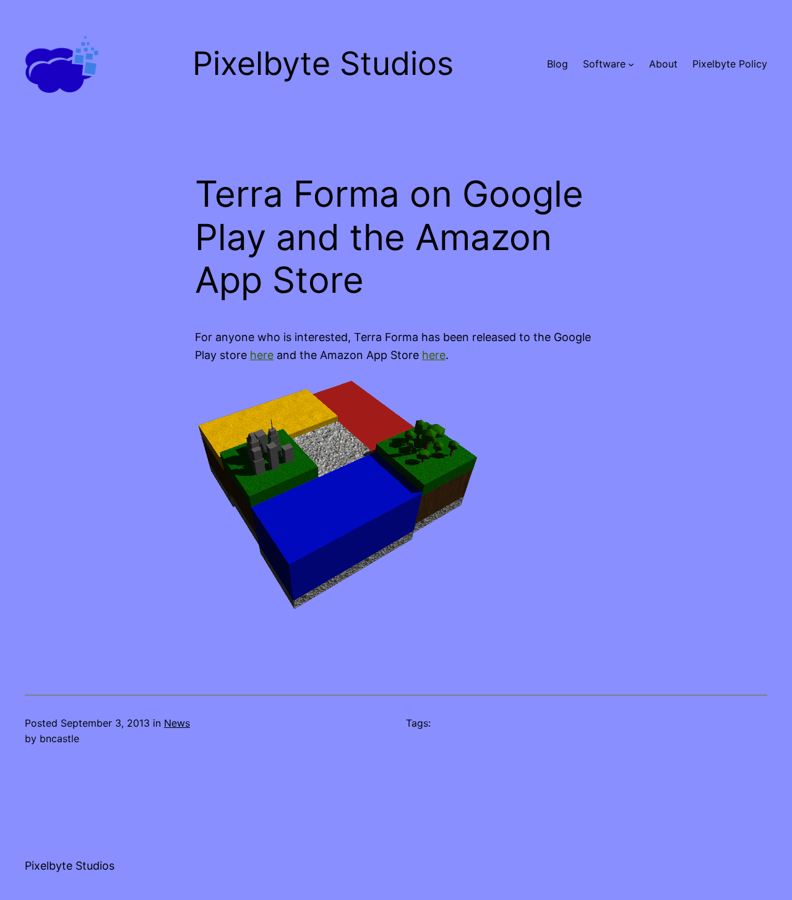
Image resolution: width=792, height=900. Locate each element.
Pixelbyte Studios (69, 865)
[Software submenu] (631, 64)
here (261, 354)
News (177, 723)
